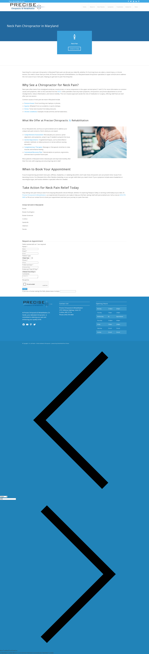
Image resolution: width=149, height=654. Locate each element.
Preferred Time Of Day (30, 269)
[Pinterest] (138, 1)
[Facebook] (128, 1)
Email (24, 251)
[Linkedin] (136, 1)
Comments (25, 274)
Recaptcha (25, 280)
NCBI (59, 92)
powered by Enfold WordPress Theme (60, 343)
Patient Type (26, 256)
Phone (25, 260)
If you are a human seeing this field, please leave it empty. (41, 291)
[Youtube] (133, 1)
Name (24, 246)
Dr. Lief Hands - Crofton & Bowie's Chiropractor (40, 343)
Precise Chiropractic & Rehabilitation (34, 195)
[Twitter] (131, 1)
